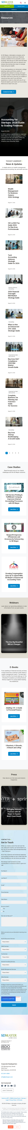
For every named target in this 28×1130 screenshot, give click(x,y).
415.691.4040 (5, 1073)
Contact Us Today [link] (7, 91)
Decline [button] (17, 1127)
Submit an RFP (5, 1098)
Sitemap (23, 1098)
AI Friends (19, 1100)
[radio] (14, 909)
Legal (7, 1100)
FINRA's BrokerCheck (15, 1098)
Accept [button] (10, 1127)
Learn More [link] (13, 509)
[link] (9, 1036)
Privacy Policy (13, 1100)
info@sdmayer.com (7, 1077)
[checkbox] (14, 910)
